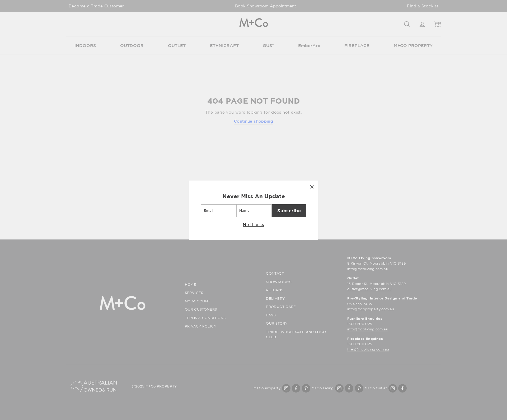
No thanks (253, 224)
